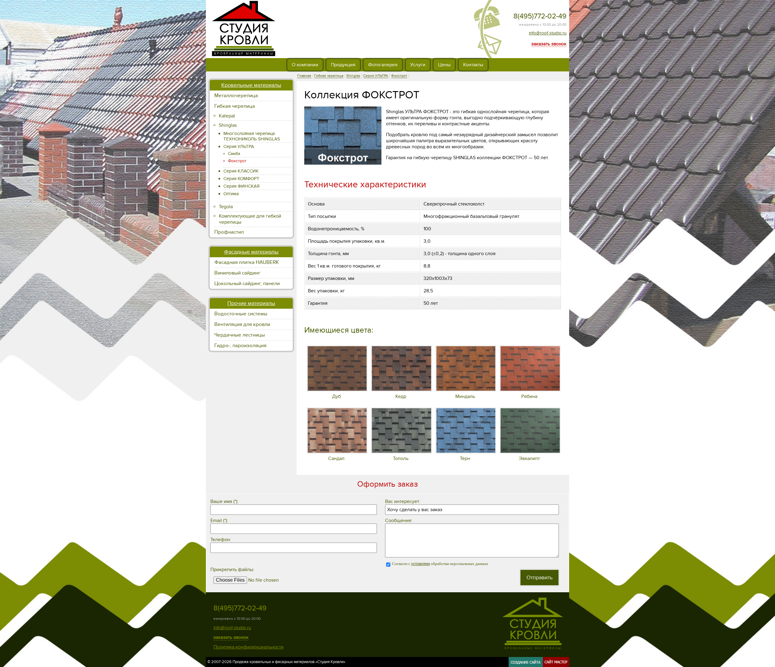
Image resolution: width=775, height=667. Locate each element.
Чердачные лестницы (239, 335)
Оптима (231, 193)
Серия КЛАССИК (241, 171)
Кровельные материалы (251, 85)
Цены (444, 65)
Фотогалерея (382, 65)
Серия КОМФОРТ (241, 178)
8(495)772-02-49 (539, 16)
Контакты (473, 65)
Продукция (343, 65)
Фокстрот (237, 160)
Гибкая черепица (234, 106)
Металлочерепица (236, 96)
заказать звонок (548, 44)
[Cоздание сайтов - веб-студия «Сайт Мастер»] (539, 664)
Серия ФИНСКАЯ (241, 186)
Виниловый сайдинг (237, 273)
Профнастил (229, 232)
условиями (420, 564)
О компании (305, 65)
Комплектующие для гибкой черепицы (250, 219)
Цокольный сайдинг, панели (247, 284)
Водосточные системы (240, 314)
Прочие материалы (251, 303)
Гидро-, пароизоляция (240, 346)
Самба (234, 153)
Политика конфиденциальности (248, 647)
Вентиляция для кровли (242, 324)
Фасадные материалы (251, 252)
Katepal (227, 116)
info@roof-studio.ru (547, 33)
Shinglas (228, 125)
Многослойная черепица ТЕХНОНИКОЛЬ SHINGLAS (251, 136)
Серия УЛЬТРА (238, 146)
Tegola (226, 207)
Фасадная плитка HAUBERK (246, 262)
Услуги (417, 65)
